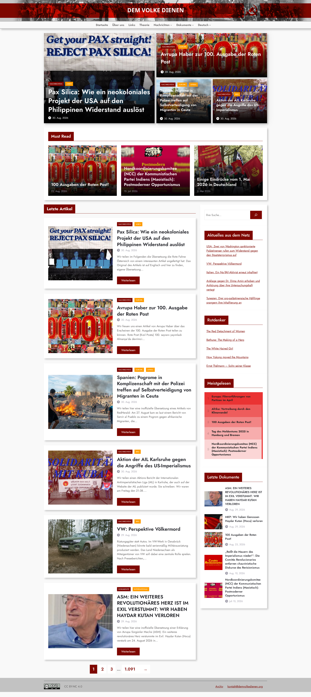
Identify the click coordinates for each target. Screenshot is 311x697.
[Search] (256, 215)
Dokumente (123, 589)
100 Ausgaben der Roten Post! (80, 184)
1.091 (130, 669)
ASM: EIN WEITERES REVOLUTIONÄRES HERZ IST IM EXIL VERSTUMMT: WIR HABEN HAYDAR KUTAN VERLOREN (152, 606)
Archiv (219, 686)
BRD (237, 94)
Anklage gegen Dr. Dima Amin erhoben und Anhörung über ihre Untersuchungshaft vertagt (233, 285)
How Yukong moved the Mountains (227, 357)
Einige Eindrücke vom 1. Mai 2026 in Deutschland (223, 182)
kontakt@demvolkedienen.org (245, 686)
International (141, 589)
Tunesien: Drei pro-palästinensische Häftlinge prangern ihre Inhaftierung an (233, 300)
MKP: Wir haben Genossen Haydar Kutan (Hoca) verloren (244, 519)
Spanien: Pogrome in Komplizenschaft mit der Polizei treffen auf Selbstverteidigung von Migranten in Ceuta (179, 100)
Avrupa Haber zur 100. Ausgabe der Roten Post (211, 58)
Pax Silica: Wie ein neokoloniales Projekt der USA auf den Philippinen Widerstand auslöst (99, 101)
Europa (183, 46)
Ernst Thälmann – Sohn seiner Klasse (228, 366)
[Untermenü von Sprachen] (210, 25)
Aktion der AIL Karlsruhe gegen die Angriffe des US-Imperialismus (237, 105)
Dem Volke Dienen (155, 10)
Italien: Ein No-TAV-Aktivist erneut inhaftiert (232, 272)
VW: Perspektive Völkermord (148, 529)
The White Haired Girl (219, 348)
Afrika (193, 84)
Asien (69, 84)
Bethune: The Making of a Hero (225, 340)
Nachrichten (56, 84)
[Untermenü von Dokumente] (193, 25)
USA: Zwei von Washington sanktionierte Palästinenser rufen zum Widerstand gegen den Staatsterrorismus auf (232, 250)
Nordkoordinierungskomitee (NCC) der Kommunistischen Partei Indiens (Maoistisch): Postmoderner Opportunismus (152, 176)
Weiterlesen (130, 281)
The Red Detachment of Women (225, 331)
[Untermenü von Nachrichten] (171, 25)
